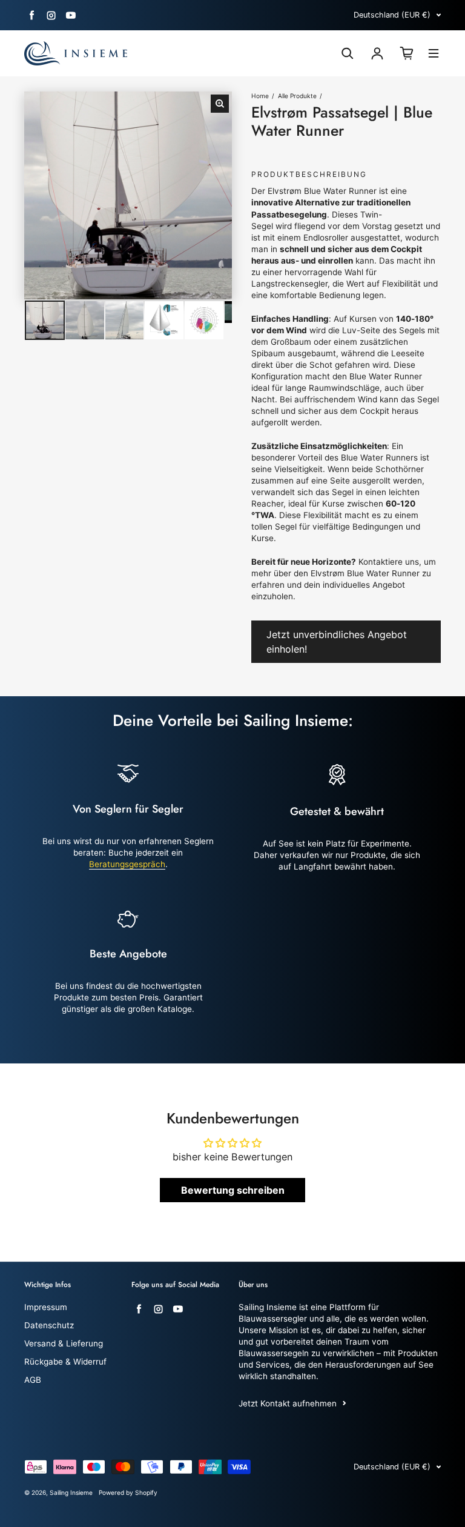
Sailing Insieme (71, 1492)
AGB (32, 1380)
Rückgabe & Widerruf (65, 1361)
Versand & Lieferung (63, 1343)
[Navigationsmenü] (433, 55)
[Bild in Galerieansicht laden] (44, 320)
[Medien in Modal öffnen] (220, 104)
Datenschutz (49, 1325)
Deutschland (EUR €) (392, 14)
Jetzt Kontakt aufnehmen (288, 1403)
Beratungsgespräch (127, 864)
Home (260, 95)
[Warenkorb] (407, 53)
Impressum (45, 1307)
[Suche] (347, 53)
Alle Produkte (297, 95)
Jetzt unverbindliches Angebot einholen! (336, 641)
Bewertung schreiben (233, 1190)
